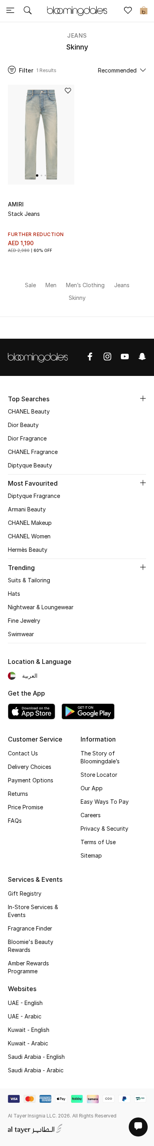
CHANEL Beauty (29, 411)
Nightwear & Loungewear (40, 607)
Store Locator (99, 774)
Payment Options (30, 780)
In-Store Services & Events (33, 911)
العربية (30, 675)
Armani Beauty (27, 509)
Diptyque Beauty (30, 465)
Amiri (16, 204)
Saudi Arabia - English (36, 1056)
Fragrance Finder (30, 928)
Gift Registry (24, 893)
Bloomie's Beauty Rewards (30, 945)
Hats (14, 593)
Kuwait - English (28, 1029)
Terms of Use (98, 842)
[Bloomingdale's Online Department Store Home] (77, 10)
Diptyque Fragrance (34, 495)
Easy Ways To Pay (105, 801)
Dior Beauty (23, 424)
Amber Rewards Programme (28, 967)
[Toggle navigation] (10, 11)
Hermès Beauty (27, 549)
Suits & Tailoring (29, 580)
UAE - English (25, 1002)
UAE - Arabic (24, 1016)
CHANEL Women (29, 536)
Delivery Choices (29, 766)
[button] (37, 175)
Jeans (77, 35)
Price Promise (25, 807)
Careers (91, 815)
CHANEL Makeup (30, 522)
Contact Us (23, 753)
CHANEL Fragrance (33, 451)
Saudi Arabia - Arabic (36, 1070)
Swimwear (21, 634)
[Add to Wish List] (68, 91)
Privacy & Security (104, 828)
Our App (92, 788)
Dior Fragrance (27, 438)
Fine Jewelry (24, 620)
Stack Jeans (24, 213)
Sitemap (91, 855)
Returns (18, 793)
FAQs (15, 820)
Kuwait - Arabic (28, 1043)
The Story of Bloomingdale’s (100, 757)
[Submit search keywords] (28, 11)
